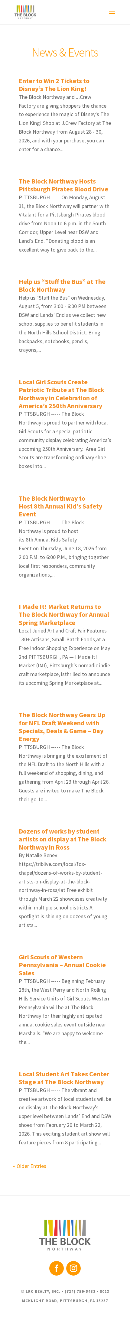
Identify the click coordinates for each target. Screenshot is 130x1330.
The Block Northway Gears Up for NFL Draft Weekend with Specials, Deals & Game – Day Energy (62, 727)
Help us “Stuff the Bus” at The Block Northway (62, 285)
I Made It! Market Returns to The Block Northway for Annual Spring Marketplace (64, 614)
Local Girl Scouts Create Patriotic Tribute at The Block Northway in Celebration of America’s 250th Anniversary (61, 394)
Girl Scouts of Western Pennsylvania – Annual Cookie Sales (62, 965)
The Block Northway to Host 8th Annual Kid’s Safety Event (60, 506)
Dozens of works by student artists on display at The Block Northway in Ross (62, 839)
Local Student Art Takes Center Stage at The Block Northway (64, 1078)
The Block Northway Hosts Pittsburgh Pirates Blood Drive (63, 185)
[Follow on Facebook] (56, 1268)
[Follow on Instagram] (73, 1268)
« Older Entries (29, 1166)
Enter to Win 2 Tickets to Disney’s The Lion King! (54, 84)
